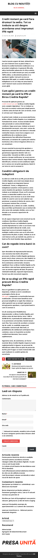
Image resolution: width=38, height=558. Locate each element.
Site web (5, 425)
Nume (4, 414)
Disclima (5, 498)
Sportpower (6, 484)
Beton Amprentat (8, 490)
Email (4, 420)
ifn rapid (30, 359)
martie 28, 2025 (9, 36)
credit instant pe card (10, 104)
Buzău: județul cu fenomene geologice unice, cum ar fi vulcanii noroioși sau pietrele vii (18, 492)
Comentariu (6, 399)
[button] (35, 13)
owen (4, 504)
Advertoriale (6, 529)
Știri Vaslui (6, 534)
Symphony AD (21, 36)
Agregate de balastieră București (14, 532)
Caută (4, 446)
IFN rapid (5, 296)
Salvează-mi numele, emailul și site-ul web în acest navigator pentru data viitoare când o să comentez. (18, 433)
